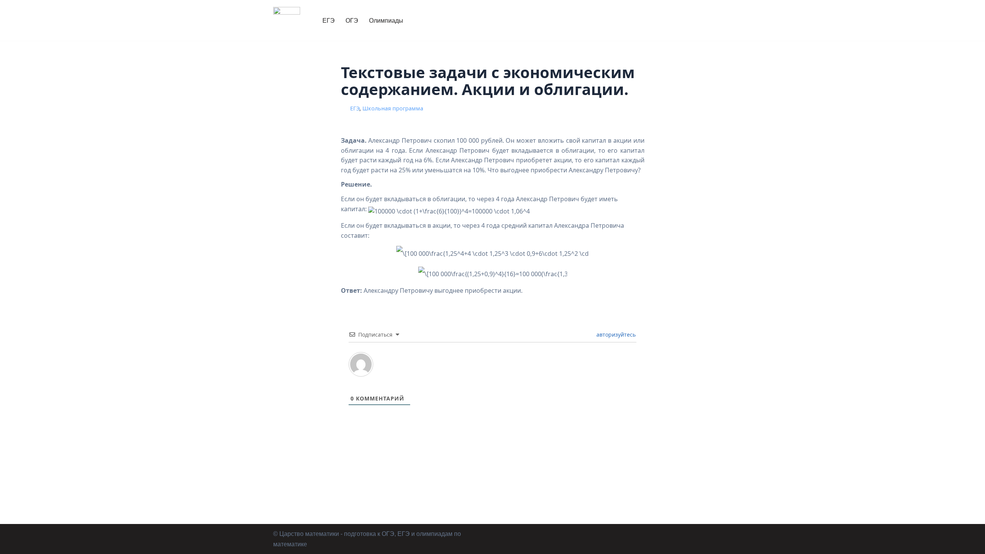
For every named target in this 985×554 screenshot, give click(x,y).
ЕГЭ (328, 20)
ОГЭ (352, 20)
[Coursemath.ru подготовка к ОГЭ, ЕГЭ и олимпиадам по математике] (286, 20)
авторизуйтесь (615, 334)
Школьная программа (392, 108)
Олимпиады (386, 20)
